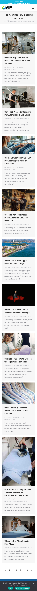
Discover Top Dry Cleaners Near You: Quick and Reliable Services (17, 60)
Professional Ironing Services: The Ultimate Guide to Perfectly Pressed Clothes (18, 492)
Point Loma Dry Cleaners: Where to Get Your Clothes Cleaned (16, 411)
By (18, 67)
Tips (5, 118)
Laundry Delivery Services (11, 499)
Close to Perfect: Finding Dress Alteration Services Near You (16, 218)
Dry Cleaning (8, 67)
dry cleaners (7, 417)
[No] (35, 586)
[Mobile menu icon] (33, 8)
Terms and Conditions (22, 588)
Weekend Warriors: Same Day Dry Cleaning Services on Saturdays (17, 161)
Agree (10, 588)
